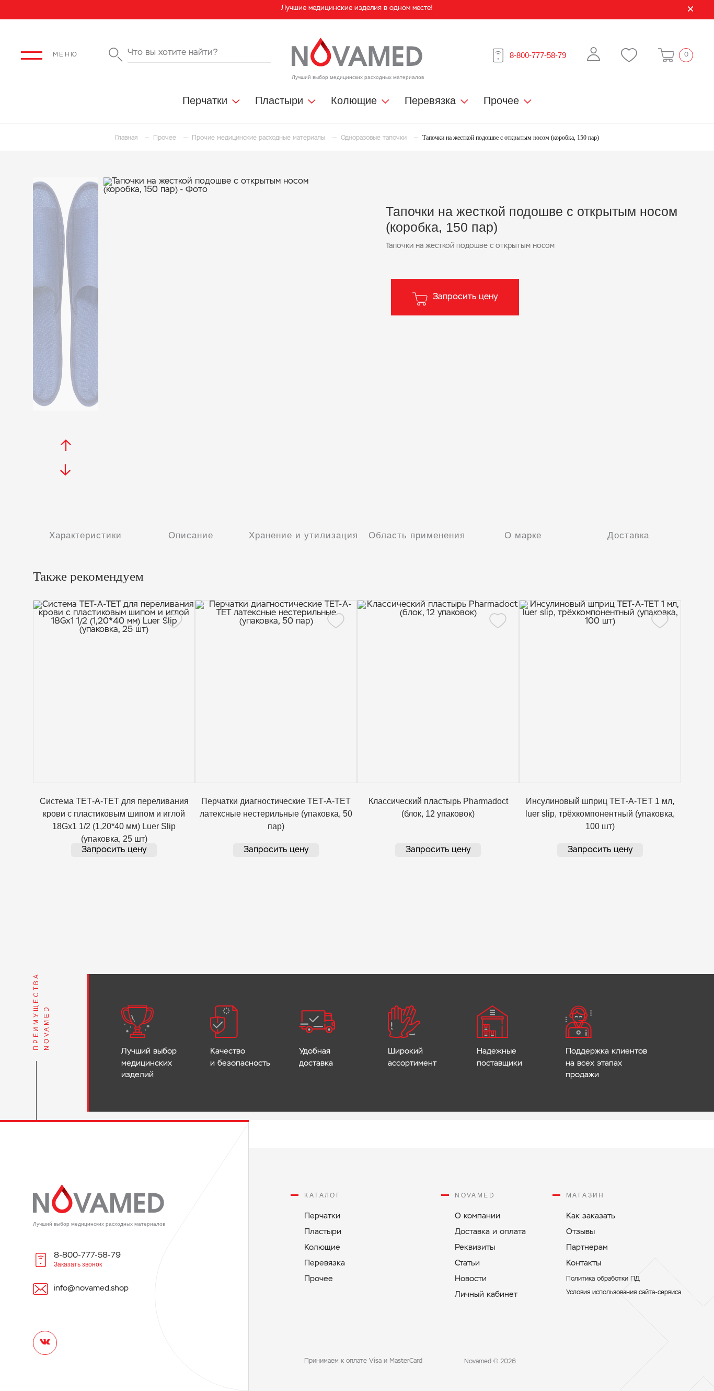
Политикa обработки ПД (603, 1279)
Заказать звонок (78, 1264)
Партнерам (587, 1247)
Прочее (501, 100)
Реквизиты (475, 1247)
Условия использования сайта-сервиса (623, 1293)
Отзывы (580, 1232)
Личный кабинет (486, 1294)
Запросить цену (465, 297)
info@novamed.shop (91, 1288)
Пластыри (279, 100)
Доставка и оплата (490, 1232)
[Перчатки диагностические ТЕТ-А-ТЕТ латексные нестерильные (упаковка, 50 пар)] (275, 692)
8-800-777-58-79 (538, 55)
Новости (471, 1279)
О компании (477, 1216)
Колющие (354, 100)
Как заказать (590, 1216)
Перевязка (430, 100)
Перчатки (204, 100)
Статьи (467, 1263)
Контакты (583, 1263)
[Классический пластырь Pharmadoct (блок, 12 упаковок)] (438, 692)
